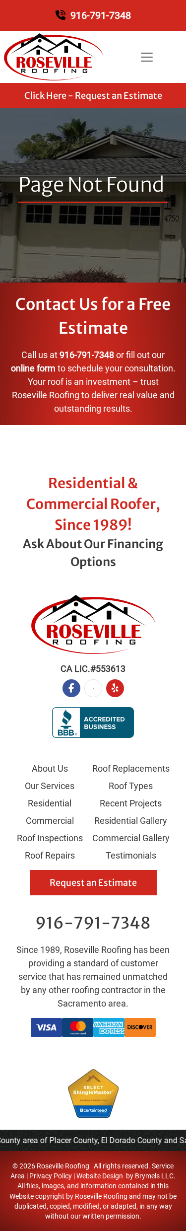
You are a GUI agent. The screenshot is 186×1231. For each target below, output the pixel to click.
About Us (50, 768)
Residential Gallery (130, 820)
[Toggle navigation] (146, 57)
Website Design (99, 1176)
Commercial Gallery (131, 838)
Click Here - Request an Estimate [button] (93, 95)
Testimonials (131, 855)
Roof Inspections (50, 838)
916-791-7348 (100, 15)
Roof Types (131, 786)
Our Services (49, 786)
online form (33, 368)
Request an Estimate (93, 882)
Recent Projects (131, 803)
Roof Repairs (50, 855)
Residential (49, 803)
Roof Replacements (131, 768)
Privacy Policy (50, 1176)
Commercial (50, 820)
